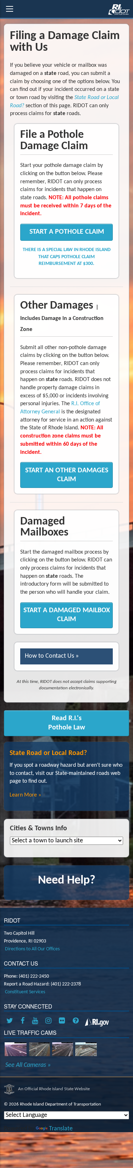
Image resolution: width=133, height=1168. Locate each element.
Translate (61, 1128)
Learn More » (25, 795)
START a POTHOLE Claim (66, 231)
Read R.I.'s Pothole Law (66, 723)
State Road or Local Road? (48, 753)
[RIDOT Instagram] (49, 1021)
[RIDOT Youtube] (36, 1021)
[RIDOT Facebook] (23, 1021)
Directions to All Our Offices (32, 949)
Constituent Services (25, 992)
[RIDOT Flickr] (63, 1021)
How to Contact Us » (52, 656)
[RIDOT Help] (76, 1021)
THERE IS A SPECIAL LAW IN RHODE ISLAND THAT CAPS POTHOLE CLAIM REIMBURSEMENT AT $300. (67, 256)
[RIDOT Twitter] (11, 1021)
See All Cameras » (28, 1065)
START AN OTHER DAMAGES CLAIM (66, 475)
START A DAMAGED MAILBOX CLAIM (66, 615)
